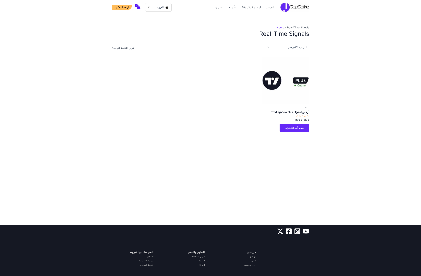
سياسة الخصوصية (146, 260)
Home (280, 27)
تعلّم (234, 7)
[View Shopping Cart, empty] (139, 7)
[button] (122, 7)
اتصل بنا (218, 7)
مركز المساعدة (198, 256)
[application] (230, 7)
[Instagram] (297, 231)
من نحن (253, 256)
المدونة (202, 260)
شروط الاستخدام (146, 265)
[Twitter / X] (280, 231)
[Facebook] (288, 231)
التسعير (270, 7)
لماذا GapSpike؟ (251, 7)
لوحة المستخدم (250, 265)
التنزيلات (201, 265)
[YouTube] (306, 231)
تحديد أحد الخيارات (294, 127)
